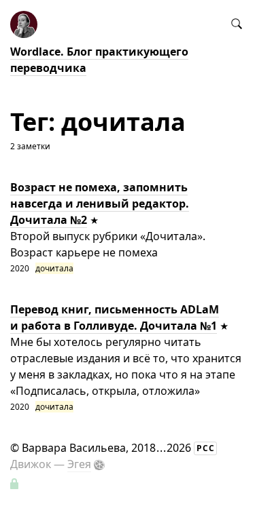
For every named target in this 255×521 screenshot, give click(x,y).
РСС (206, 448)
